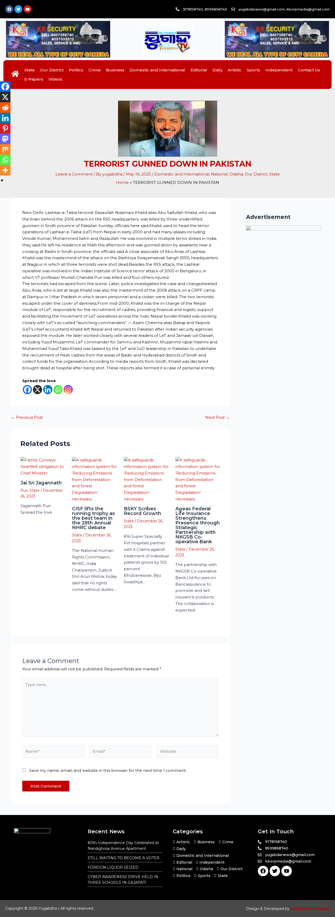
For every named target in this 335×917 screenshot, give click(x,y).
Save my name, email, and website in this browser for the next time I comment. (108, 770)
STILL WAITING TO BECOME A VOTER (123, 858)
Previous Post (27, 417)
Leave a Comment (74, 174)
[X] (37, 389)
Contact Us (309, 69)
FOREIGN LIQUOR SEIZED (113, 867)
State (29, 69)
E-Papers (33, 79)
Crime (94, 69)
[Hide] (2, 180)
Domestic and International (157, 69)
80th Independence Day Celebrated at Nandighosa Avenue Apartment (123, 845)
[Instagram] (68, 389)
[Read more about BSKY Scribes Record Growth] (146, 479)
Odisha (236, 174)
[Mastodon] (5, 139)
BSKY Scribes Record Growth (142, 511)
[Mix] (5, 149)
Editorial (199, 69)
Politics (76, 69)
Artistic (235, 69)
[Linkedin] (47, 389)
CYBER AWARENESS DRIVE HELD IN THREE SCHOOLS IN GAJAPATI (123, 879)
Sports (253, 69)
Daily (217, 69)
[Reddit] (5, 107)
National (219, 174)
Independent (279, 69)
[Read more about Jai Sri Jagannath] (43, 466)
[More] (5, 170)
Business (115, 69)
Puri (24, 490)
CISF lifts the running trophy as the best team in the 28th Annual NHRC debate (93, 518)
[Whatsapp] (58, 389)
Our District (52, 69)
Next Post (217, 417)
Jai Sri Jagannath (41, 483)
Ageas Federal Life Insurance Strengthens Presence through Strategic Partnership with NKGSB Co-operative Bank (197, 525)
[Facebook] (27, 389)
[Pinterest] (5, 128)
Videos (55, 79)
